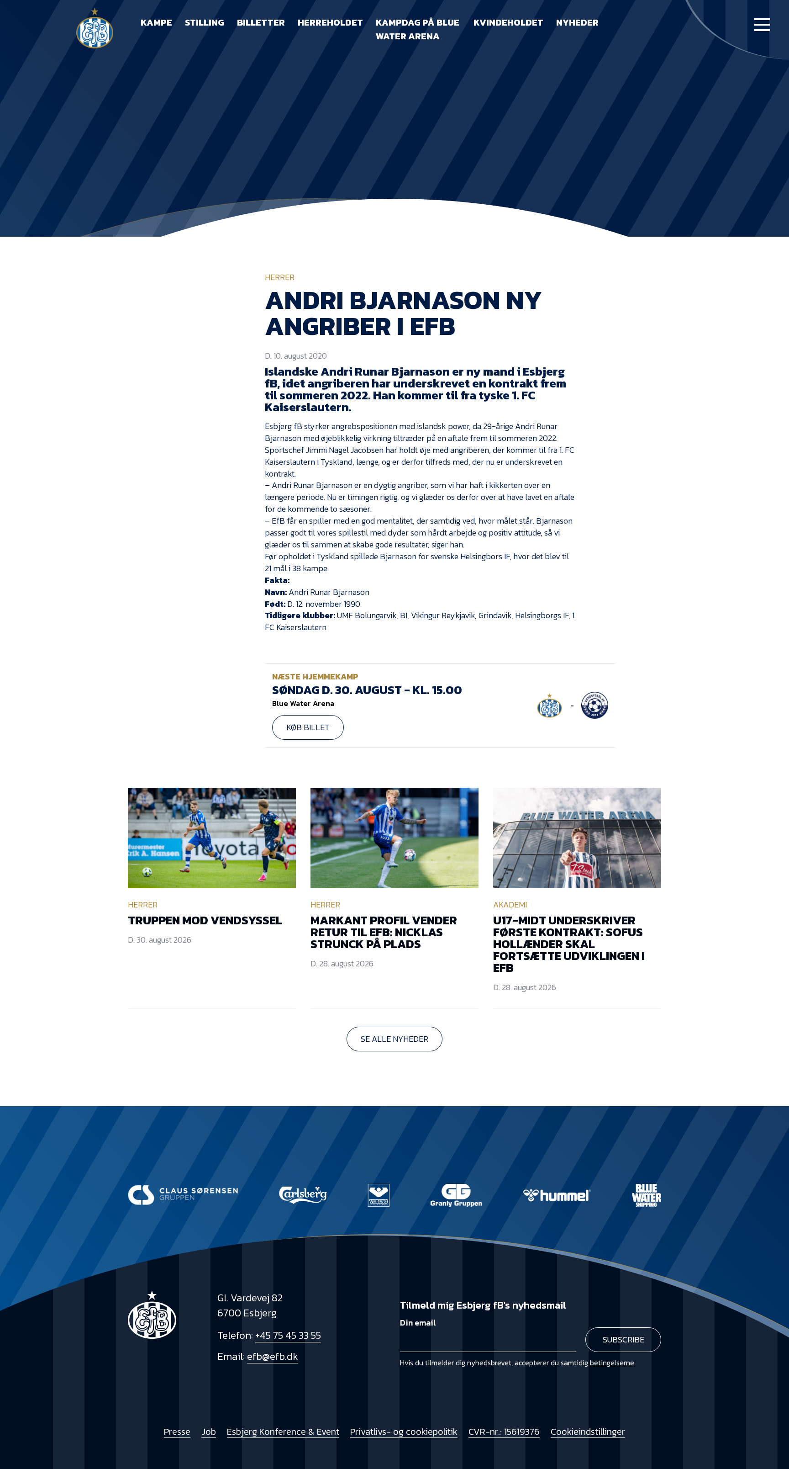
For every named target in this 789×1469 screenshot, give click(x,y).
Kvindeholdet (508, 22)
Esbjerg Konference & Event (283, 1431)
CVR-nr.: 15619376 (504, 1431)
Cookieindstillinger (588, 1431)
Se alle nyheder (394, 1039)
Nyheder (577, 22)
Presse (177, 1431)
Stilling (204, 22)
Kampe (156, 22)
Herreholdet (330, 22)
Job (208, 1431)
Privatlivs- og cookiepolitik (404, 1431)
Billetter (261, 22)
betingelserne (612, 1362)
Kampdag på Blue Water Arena (417, 29)
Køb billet (308, 727)
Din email (418, 1322)
